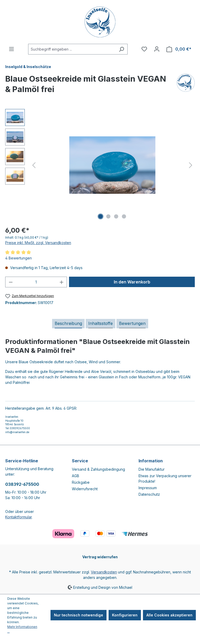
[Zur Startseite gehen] (100, 22)
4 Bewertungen (18, 258)
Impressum (148, 488)
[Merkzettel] (144, 49)
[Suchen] (121, 49)
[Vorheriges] (34, 165)
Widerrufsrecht (85, 489)
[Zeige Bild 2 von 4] (108, 216)
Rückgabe (81, 482)
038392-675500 (22, 484)
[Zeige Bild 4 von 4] (124, 216)
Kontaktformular (18, 517)
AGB (75, 476)
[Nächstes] (191, 165)
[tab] (68, 323)
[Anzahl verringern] (10, 282)
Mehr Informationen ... (22, 629)
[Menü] (11, 49)
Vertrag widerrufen (100, 557)
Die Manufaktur (152, 469)
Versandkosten (104, 572)
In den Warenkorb (132, 281)
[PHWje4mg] (112, 165)
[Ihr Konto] (157, 49)
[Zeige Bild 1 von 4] (100, 216)
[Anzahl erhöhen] (61, 282)
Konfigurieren (125, 615)
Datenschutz (149, 494)
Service (80, 460)
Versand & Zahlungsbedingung (98, 469)
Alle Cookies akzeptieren (169, 615)
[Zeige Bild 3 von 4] (116, 216)
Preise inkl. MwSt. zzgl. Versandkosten (38, 242)
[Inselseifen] (186, 86)
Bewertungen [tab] (132, 323)
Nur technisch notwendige (78, 615)
